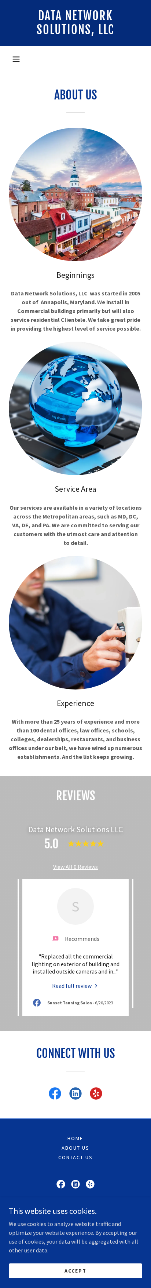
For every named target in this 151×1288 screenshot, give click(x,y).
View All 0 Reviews (75, 866)
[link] (75, 23)
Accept (75, 1270)
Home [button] (75, 1138)
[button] (16, 59)
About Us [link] (75, 1148)
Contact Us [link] (75, 1157)
